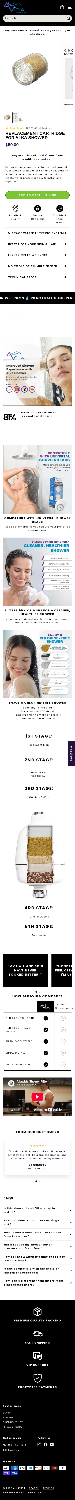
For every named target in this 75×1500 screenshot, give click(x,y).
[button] (36, 992)
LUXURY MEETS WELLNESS (27, 255)
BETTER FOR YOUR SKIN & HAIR (32, 244)
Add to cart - (37, 195)
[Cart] (62, 7)
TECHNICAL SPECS (22, 277)
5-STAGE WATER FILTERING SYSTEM (36, 233)
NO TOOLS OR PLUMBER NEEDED (32, 266)
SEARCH (8, 1412)
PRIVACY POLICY (12, 1426)
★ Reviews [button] (71, 754)
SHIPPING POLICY (13, 1422)
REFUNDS (8, 1417)
